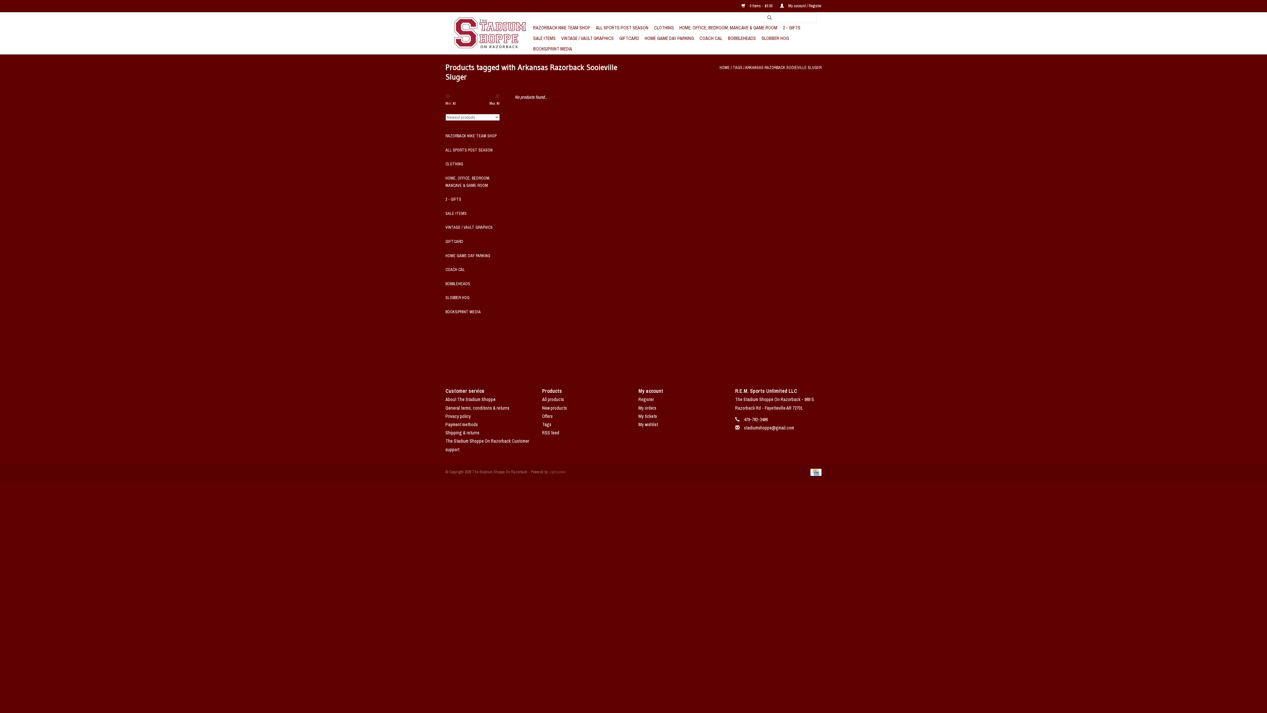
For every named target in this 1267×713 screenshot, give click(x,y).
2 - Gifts (791, 28)
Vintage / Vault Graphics (587, 38)
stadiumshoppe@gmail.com (769, 428)
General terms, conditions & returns (477, 408)
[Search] (767, 17)
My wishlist (648, 424)
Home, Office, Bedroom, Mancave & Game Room (728, 28)
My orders (647, 408)
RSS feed (550, 433)
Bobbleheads (742, 38)
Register (646, 399)
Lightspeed (557, 472)
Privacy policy (458, 416)
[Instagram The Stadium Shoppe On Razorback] (656, 361)
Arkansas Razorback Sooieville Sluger (783, 67)
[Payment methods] (815, 472)
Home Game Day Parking (669, 38)
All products (553, 399)
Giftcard (629, 38)
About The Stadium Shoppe (470, 399)
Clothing (664, 28)
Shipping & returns (462, 433)
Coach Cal (710, 38)
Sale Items (544, 38)
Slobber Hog (775, 38)
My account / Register (804, 6)
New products (554, 408)
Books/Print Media (552, 49)
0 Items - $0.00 (761, 6)
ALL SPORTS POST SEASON (622, 28)
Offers (547, 416)
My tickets (647, 416)
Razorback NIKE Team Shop (561, 28)
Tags (737, 67)
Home (725, 67)
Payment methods (461, 424)
